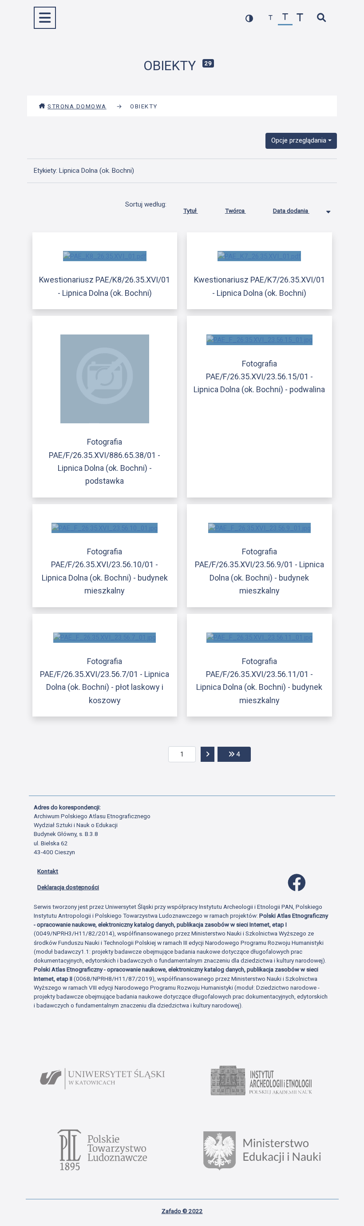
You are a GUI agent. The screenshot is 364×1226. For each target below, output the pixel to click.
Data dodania (291, 210)
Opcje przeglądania (298, 140)
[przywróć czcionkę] (285, 18)
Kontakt (47, 871)
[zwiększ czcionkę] (300, 18)
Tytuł (190, 210)
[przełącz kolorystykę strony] (249, 18)
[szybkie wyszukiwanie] (321, 18)
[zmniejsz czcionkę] (270, 18)
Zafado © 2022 (182, 1210)
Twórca (235, 210)
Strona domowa (77, 106)
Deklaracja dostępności (68, 887)
